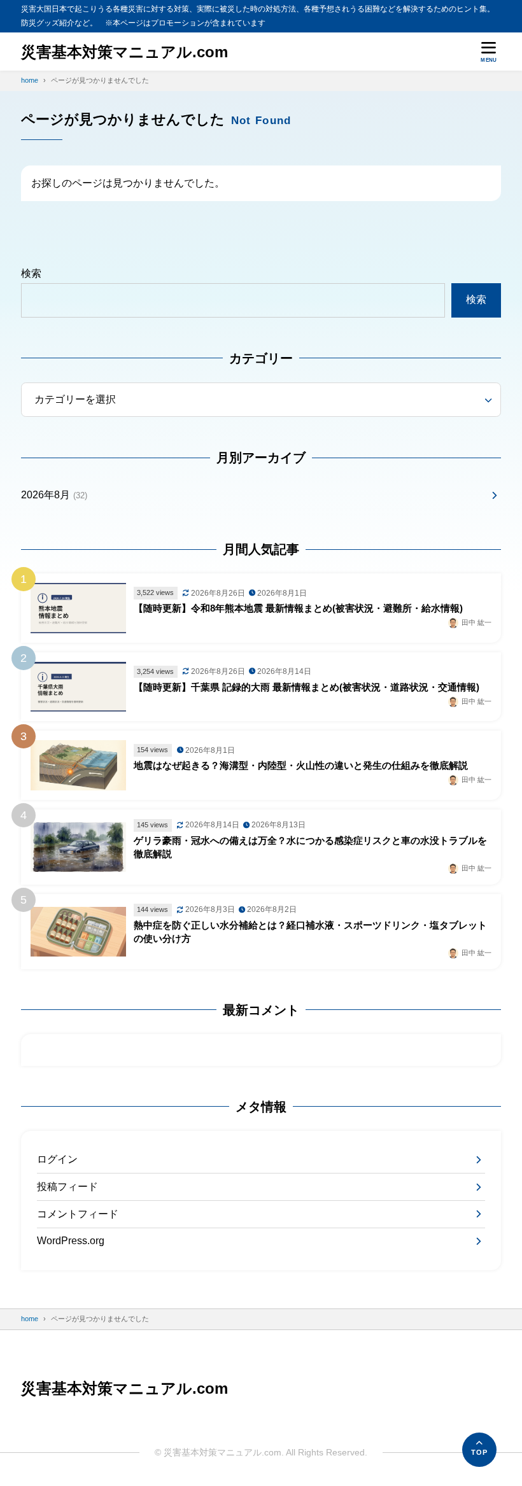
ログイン (57, 1159)
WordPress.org (70, 1240)
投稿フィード (67, 1186)
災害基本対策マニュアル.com (124, 51)
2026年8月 (54, 494)
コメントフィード (77, 1214)
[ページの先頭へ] (479, 1450)
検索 (31, 273)
